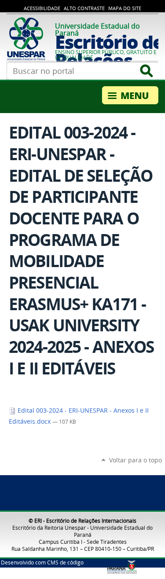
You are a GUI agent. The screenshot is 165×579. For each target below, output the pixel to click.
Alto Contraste (84, 8)
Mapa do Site (124, 8)
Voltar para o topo (135, 460)
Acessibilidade (42, 8)
